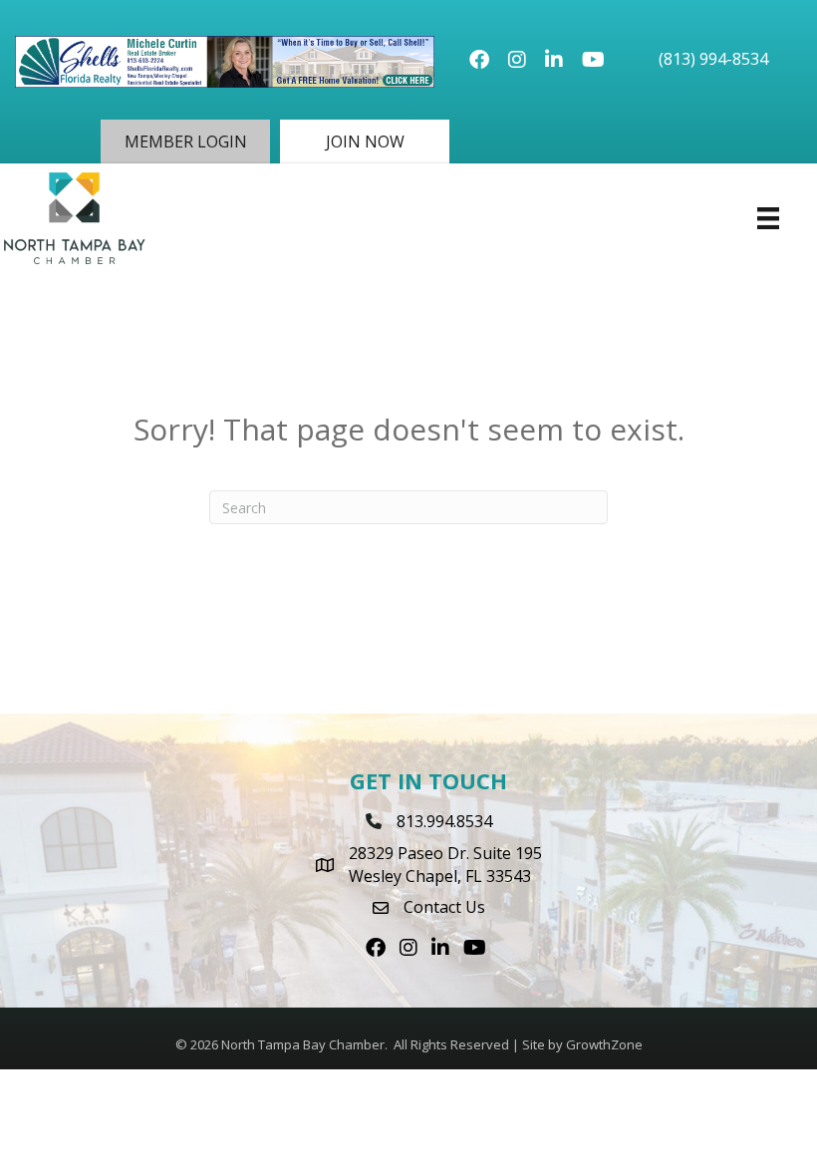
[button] (185, 141)
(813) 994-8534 (713, 59)
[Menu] (768, 218)
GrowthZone (604, 1044)
